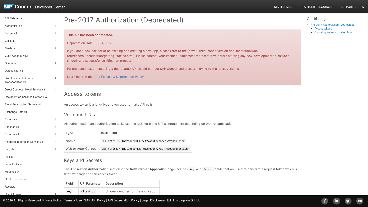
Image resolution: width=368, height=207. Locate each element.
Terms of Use (73, 200)
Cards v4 (10, 48)
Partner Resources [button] (317, 7)
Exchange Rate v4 (16, 112)
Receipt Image (13, 194)
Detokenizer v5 (14, 70)
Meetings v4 (12, 171)
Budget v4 (11, 33)
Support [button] (347, 7)
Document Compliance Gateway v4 (26, 97)
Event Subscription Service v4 (23, 104)
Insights (9, 149)
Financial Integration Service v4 (24, 142)
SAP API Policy (94, 200)
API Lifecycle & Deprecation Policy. (119, 77)
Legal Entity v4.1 (15, 164)
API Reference (13, 18)
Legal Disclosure (153, 200)
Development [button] (284, 7)
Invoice (9, 157)
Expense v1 (12, 119)
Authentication (13, 26)
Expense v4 (12, 134)
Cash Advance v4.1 (16, 56)
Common (10, 63)
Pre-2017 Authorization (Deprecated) (333, 24)
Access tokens (323, 28)
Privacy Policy (52, 200)
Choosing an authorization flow (333, 32)
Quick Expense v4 (16, 179)
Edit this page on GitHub (183, 200)
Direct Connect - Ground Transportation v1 (19, 80)
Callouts (10, 41)
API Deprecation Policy (123, 200)
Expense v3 (12, 127)
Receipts (10, 186)
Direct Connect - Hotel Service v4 (25, 89)
